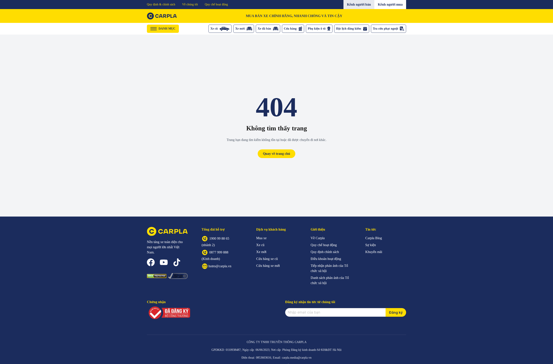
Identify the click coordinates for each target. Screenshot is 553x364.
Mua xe (261, 238)
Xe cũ (214, 28)
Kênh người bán (359, 4)
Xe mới (240, 28)
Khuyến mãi (373, 252)
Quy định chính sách (325, 252)
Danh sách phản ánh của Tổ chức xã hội (330, 280)
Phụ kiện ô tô (317, 28)
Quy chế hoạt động (216, 4)
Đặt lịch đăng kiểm (348, 28)
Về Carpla (318, 238)
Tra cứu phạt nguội (385, 28)
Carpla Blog (373, 238)
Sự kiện (370, 245)
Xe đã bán (264, 28)
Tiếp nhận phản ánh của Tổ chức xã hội (329, 268)
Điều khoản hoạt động (326, 259)
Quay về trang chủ (276, 153)
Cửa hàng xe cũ (267, 259)
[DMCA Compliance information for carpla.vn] (178, 276)
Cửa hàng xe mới (268, 265)
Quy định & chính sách (161, 4)
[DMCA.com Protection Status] (156, 276)
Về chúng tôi (190, 4)
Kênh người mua (390, 4)
